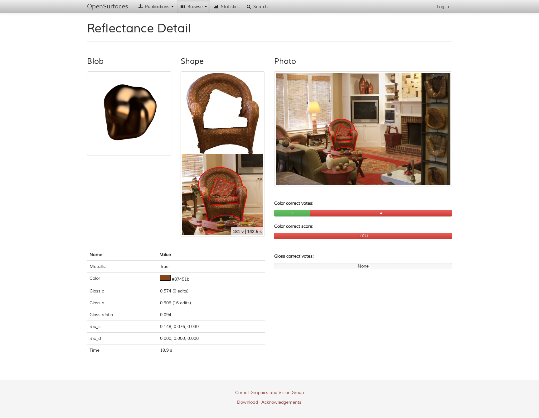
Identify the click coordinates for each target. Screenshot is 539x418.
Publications (157, 6)
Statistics (230, 6)
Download (247, 402)
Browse (195, 6)
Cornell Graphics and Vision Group (269, 392)
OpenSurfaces (107, 6)
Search (260, 6)
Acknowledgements (281, 402)
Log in (443, 6)
